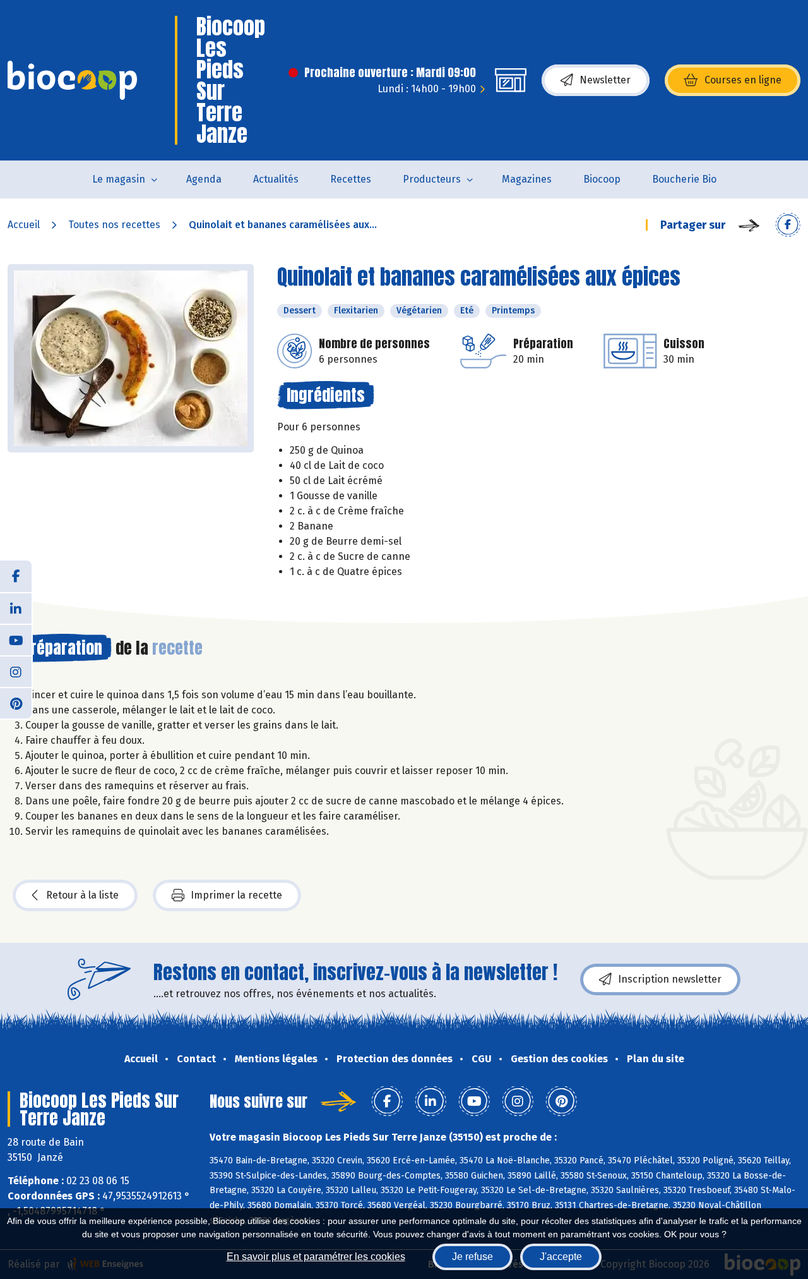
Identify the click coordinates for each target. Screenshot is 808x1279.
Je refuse (472, 1256)
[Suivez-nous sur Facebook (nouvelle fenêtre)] (16, 576)
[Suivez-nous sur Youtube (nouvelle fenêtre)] (16, 639)
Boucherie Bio (684, 179)
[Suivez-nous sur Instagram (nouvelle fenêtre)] (16, 671)
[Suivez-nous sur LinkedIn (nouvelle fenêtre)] (16, 608)
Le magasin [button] (118, 179)
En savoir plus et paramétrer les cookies (316, 1256)
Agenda (204, 179)
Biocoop (602, 179)
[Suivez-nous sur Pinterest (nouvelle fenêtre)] (16, 702)
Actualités (276, 179)
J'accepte (561, 1256)
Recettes (350, 179)
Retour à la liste (82, 895)
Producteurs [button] (432, 179)
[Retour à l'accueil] (72, 80)
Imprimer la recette (236, 895)
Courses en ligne (742, 80)
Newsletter (605, 80)
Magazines (527, 179)
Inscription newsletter (670, 979)
